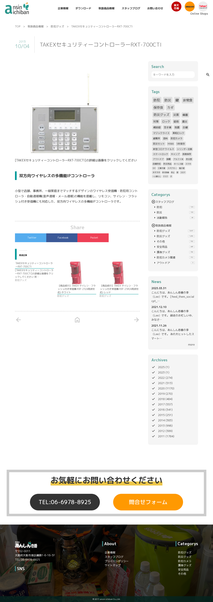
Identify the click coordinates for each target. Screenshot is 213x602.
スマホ (188, 164)
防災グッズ (161, 115)
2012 (161, 431)
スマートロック (160, 154)
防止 (172, 172)
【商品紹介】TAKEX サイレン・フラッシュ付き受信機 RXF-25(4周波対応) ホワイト (77, 289)
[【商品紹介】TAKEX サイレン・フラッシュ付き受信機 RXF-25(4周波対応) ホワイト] (76, 273)
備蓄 (185, 115)
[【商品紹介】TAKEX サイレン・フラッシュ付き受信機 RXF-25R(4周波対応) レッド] (119, 273)
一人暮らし (157, 176)
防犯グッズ (57, 26)
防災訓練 (165, 172)
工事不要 (161, 168)
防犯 (156, 100)
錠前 (176, 121)
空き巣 (167, 127)
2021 (161, 383)
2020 (161, 388)
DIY (154, 168)
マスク (165, 176)
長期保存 (186, 154)
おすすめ (156, 172)
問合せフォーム (148, 502)
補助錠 (157, 127)
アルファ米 (178, 159)
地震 (177, 127)
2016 (161, 410)
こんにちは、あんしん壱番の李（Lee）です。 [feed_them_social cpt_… (172, 297)
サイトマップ (113, 565)
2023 (161, 372)
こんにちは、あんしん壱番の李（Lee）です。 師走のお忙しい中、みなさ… (172, 315)
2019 (161, 394)
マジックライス (161, 133)
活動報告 (173, 217)
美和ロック (178, 133)
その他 (173, 241)
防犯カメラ (176, 138)
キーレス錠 (178, 164)
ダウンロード (83, 8)
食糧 (168, 159)
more (191, 344)
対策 (156, 121)
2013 (161, 425)
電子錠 (182, 168)
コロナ (182, 172)
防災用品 (167, 163)
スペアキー (172, 168)
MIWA (171, 143)
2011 (161, 436)
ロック (166, 121)
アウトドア (158, 159)
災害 (176, 115)
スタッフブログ (131, 8)
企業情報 (63, 8)
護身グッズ (173, 252)
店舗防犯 (157, 163)
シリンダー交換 (184, 149)
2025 (161, 367)
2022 (161, 378)
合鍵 (185, 127)
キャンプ (175, 154)
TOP (17, 26)
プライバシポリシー (117, 561)
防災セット (159, 143)
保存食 (158, 107)
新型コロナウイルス (163, 149)
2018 (161, 399)
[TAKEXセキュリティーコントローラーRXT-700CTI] (36, 272)
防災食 (189, 159)
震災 (184, 121)
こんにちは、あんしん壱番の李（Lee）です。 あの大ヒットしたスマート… (172, 334)
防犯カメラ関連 (173, 257)
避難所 (156, 138)
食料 (165, 138)
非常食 (187, 100)
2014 (161, 420)
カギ (170, 107)
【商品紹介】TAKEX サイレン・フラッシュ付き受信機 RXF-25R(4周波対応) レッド (119, 289)
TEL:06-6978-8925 (65, 502)
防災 (167, 100)
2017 (161, 404)
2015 (161, 415)
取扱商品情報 (106, 8)
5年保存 (181, 143)
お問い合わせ (155, 8)
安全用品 (173, 246)
